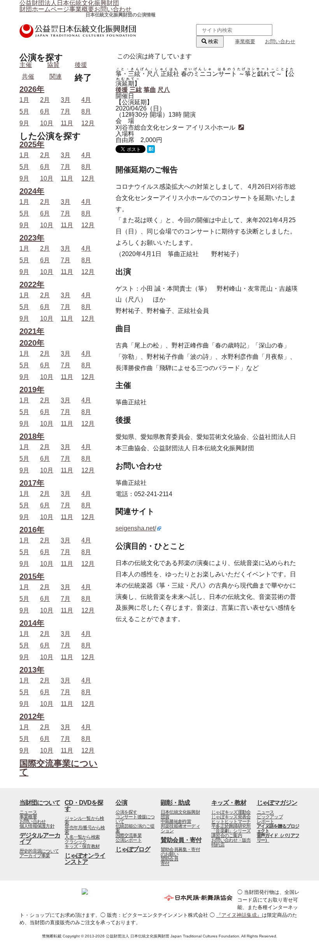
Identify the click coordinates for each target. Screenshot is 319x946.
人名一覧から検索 (82, 837)
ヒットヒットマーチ (231, 821)
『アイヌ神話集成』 (239, 915)
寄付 (165, 863)
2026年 (31, 89)
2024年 (31, 191)
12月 (88, 123)
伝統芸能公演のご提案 (135, 828)
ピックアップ (270, 817)
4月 (86, 100)
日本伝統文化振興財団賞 (180, 814)
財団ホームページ (44, 9)
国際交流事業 (129, 835)
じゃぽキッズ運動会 (231, 812)
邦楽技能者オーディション (180, 828)
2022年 (31, 285)
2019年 (31, 390)
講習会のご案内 (226, 835)
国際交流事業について (58, 767)
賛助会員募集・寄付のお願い (180, 852)
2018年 (31, 436)
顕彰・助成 (175, 802)
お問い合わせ (112, 9)
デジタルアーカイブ (39, 838)
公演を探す (126, 812)
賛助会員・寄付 (181, 840)
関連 (55, 76)
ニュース (28, 812)
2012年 (31, 717)
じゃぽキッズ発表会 (231, 817)
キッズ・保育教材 (82, 846)
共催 (28, 76)
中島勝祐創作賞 (176, 821)
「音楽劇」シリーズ (231, 831)
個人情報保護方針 (36, 826)
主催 (25, 64)
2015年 (31, 576)
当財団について (39, 802)
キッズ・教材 (228, 802)
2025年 (31, 144)
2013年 (31, 670)
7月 (65, 112)
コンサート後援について (135, 819)
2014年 (31, 623)
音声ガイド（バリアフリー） (278, 838)
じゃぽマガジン (277, 802)
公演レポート (129, 840)
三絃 (136, 89)
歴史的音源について (39, 851)
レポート (265, 821)
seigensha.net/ (136, 528)
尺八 (164, 89)
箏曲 (150, 89)
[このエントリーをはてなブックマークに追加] (151, 150)
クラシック (75, 841)
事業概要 (81, 9)
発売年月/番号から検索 (85, 830)
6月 (45, 112)
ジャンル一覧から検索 (84, 821)
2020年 (31, 343)
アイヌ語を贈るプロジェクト (278, 828)
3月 (65, 100)
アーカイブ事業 (34, 855)
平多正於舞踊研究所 (231, 826)
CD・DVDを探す (84, 805)
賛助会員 (169, 859)
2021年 (31, 331)
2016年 (31, 530)
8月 (86, 112)
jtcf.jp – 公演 (77, 35)
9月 (24, 123)
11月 (67, 123)
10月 (46, 123)
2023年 (31, 238)
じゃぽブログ (133, 849)
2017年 (31, 483)
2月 (45, 100)
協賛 (53, 64)
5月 (24, 112)
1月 (24, 100)
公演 (121, 802)
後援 (122, 89)
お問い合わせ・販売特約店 (231, 842)
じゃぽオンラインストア (85, 858)
